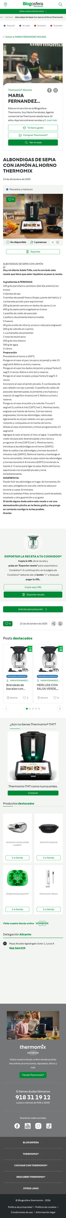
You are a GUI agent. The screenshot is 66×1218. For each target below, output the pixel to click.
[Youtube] (27, 1126)
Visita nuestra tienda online (31, 11)
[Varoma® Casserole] (48, 826)
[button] (60, 4)
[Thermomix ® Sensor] (48, 878)
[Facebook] (17, 1126)
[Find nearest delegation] (5, 4)
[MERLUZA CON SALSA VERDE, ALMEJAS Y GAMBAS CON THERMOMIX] (48, 660)
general (9, 17)
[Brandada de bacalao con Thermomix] (17, 660)
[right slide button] (60, 709)
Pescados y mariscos (17, 676)
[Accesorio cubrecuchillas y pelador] (17, 826)
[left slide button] (6, 709)
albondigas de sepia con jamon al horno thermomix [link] (39, 17)
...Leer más (51, 120)
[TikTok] (48, 1126)
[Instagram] (38, 1126)
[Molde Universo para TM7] (17, 878)
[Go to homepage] (33, 4)
